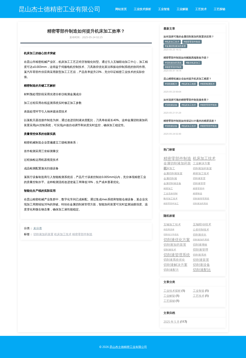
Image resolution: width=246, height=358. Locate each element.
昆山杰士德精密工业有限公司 (128, 347)
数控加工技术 (171, 198)
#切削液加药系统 (173, 62)
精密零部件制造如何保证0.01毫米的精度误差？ (190, 120)
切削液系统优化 (174, 260)
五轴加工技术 (172, 224)
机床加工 (169, 168)
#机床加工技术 (172, 41)
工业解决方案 (201, 163)
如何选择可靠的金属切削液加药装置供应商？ (189, 36)
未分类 (37, 228)
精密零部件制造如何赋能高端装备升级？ (186, 57)
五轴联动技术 (202, 224)
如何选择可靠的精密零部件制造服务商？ (186, 99)
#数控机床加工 (193, 62)
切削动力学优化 (171, 234)
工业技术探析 (142, 9)
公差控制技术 (201, 229)
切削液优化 (199, 234)
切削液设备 (201, 264)
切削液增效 (200, 245)
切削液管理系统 (201, 198)
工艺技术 (201, 9)
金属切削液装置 (173, 173)
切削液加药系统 (200, 203)
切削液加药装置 (43, 234)
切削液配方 (171, 270)
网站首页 (121, 9)
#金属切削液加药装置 (175, 46)
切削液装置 (199, 178)
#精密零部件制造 (192, 41)
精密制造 (197, 193)
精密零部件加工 (171, 203)
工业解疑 (182, 9)
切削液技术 (170, 249)
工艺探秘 (219, 9)
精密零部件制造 (82, 234)
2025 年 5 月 (172, 322)
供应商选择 (169, 229)
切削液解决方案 (175, 264)
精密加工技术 (201, 173)
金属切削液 (170, 178)
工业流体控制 (171, 193)
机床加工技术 (62, 234)
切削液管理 (199, 183)
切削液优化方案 (177, 239)
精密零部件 (199, 188)
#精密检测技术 (207, 83)
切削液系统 (199, 254)
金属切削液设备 (172, 183)
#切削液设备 (171, 104)
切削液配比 (202, 269)
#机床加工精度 (189, 83)
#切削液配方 (171, 83)
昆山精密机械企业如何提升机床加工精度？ (187, 78)
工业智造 (164, 9)
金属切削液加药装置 (177, 163)
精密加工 (168, 188)
